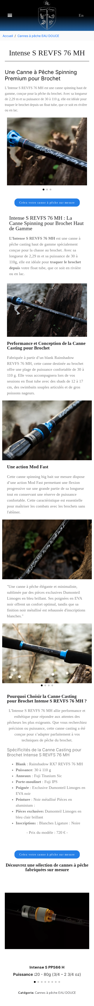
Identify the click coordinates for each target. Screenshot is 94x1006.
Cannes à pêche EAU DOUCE (55, 993)
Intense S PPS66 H (47, 967)
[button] (10, 15)
